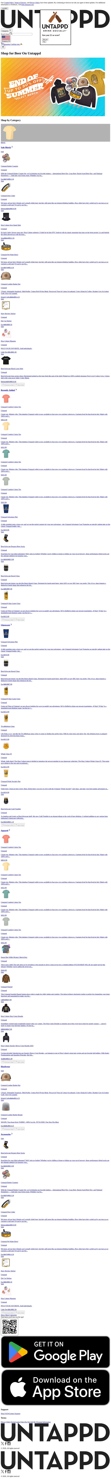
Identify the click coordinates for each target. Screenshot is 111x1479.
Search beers (5, 34)
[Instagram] (9, 1445)
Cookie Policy (9, 3)
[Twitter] (2, 1445)
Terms (13, 1422)
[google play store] (55, 1368)
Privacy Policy (35, 3)
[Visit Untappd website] (55, 1441)
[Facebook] (5, 1445)
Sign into (16, 44)
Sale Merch (6, 147)
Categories (5, 31)
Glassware (5, 625)
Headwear (5, 1066)
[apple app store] (55, 1405)
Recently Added (8, 390)
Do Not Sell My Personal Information (38, 1422)
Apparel (4, 830)
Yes (44, 42)
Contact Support (14, 1414)
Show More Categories (9, 1315)
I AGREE (4, 8)
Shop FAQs (5, 1414)
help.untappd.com (27, 5)
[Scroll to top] (3, 47)
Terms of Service (20, 3)
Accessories (6, 1134)
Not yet (45, 39)
